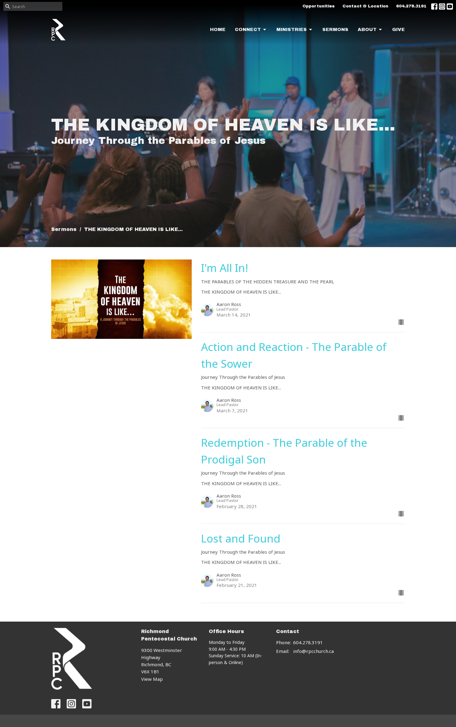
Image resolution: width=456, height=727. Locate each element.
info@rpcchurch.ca (313, 651)
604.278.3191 (411, 6)
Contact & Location (365, 6)
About (367, 29)
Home (218, 29)
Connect (248, 29)
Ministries (291, 29)
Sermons (335, 29)
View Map (152, 679)
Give (398, 29)
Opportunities (318, 6)
